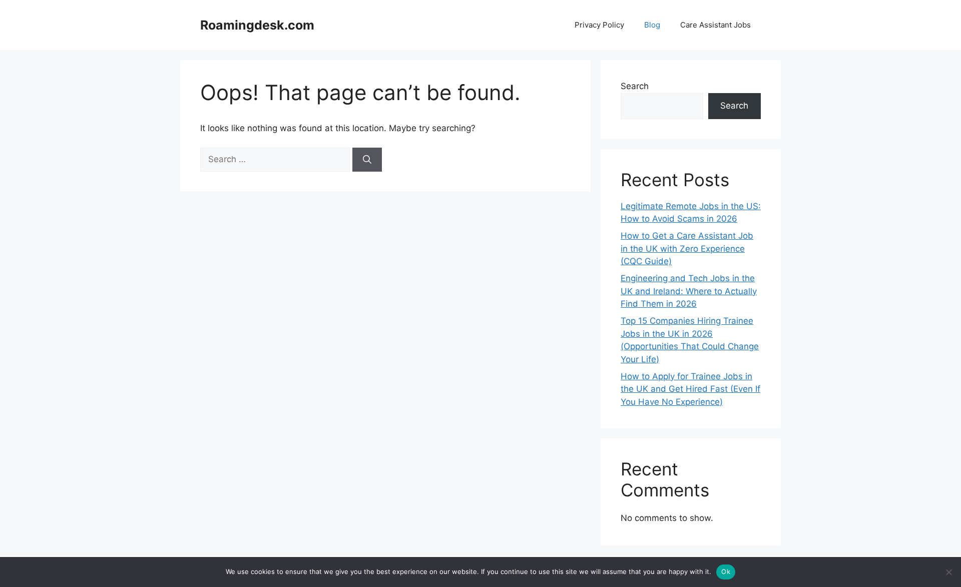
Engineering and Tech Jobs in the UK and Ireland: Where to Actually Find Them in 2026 (689, 291)
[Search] (367, 160)
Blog (652, 25)
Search (635, 86)
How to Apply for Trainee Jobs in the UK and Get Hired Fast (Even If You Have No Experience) (690, 389)
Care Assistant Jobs (715, 25)
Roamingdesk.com (257, 25)
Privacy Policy (599, 25)
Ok (725, 571)
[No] (948, 572)
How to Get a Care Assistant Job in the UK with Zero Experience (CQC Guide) (687, 248)
